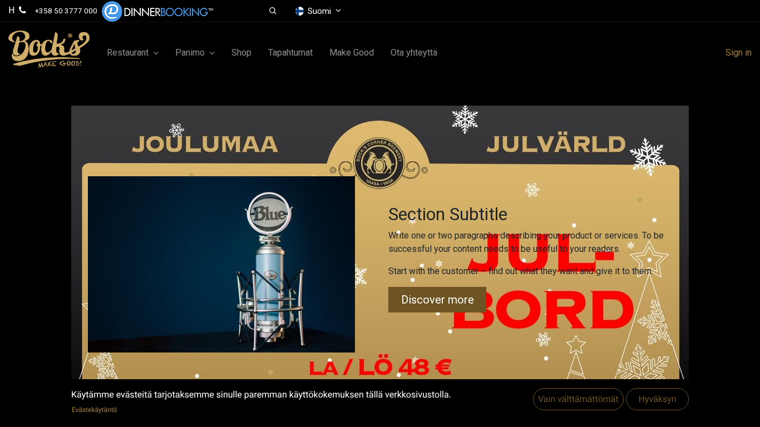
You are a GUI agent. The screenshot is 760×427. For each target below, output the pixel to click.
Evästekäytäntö (94, 410)
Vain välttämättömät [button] (578, 399)
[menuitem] (241, 53)
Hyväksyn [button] (657, 399)
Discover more (437, 299)
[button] (272, 11)
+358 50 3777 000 (66, 10)
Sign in (739, 52)
